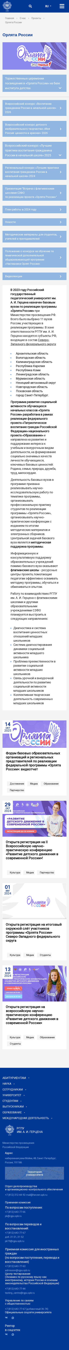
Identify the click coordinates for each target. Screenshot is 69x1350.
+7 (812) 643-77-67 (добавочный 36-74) (26, 1309)
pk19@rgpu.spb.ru (14, 1241)
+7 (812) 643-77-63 (15, 1266)
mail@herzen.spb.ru (36, 1195)
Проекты (36, 18)
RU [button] (47, 6)
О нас (23, 18)
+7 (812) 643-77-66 (15, 1212)
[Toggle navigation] (61, 6)
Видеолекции (13, 276)
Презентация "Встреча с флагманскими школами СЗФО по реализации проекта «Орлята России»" (31, 193)
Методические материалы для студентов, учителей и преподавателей (31, 236)
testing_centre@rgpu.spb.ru (20, 1293)
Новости (10, 222)
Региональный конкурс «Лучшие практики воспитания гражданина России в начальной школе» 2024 (32, 172)
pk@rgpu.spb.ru (13, 1216)
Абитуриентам (14, 1078)
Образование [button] (51, 783)
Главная (9, 18)
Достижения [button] (17, 783)
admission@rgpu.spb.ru (17, 1270)
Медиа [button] (34, 783)
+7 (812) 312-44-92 (15, 1195)
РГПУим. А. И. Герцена (30, 1130)
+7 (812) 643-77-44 (15, 1288)
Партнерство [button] (17, 790)
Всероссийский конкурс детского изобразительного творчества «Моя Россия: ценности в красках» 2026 (27, 129)
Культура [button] (15, 872)
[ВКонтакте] (7, 1317)
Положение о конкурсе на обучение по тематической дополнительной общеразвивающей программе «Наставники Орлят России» (29, 257)
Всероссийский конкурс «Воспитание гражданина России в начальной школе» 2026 (30, 108)
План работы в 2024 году (21, 209)
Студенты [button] (45, 955)
